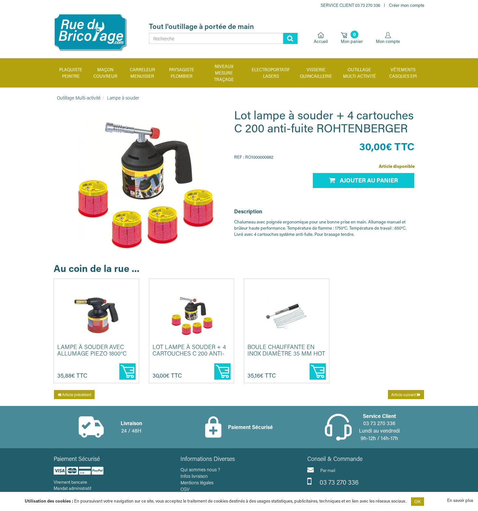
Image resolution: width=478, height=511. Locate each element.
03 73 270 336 (338, 482)
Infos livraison (194, 476)
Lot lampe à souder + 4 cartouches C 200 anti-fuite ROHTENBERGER (189, 353)
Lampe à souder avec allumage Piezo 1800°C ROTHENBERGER (91, 353)
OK (417, 501)
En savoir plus (460, 500)
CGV (185, 489)
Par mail (327, 470)
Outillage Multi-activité (78, 98)
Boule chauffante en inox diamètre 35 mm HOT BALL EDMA (286, 353)
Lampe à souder (123, 98)
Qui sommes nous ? (200, 469)
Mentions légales (196, 482)
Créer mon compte (406, 5)
